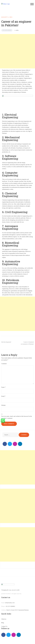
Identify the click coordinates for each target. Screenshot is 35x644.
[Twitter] (10, 444)
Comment (4, 363)
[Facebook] (5, 444)
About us (3, 619)
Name (3, 387)
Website (3, 405)
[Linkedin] (20, 444)
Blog (2, 622)
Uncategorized (7, 30)
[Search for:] (10, 435)
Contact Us (4, 626)
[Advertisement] (17, 51)
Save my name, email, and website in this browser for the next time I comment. (16, 417)
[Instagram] (15, 444)
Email (3, 396)
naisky (17, 30)
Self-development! (6, 342)
